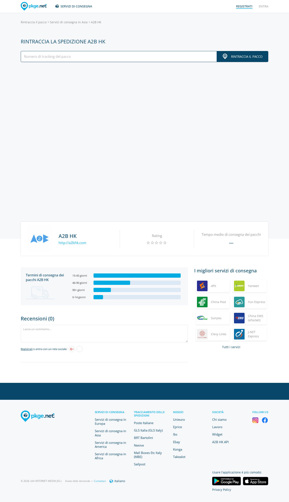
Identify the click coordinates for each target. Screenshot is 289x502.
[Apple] (79, 349)
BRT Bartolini (143, 438)
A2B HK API (220, 442)
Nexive (139, 445)
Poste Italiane (143, 423)
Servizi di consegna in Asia (69, 22)
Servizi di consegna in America (110, 444)
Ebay (176, 442)
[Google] (72, 349)
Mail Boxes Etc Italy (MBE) (148, 455)
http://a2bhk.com (72, 243)
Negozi (178, 412)
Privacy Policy (221, 489)
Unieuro (179, 419)
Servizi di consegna (76, 6)
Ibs (175, 434)
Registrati (27, 349)
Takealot (179, 457)
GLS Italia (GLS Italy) (148, 430)
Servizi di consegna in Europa (110, 421)
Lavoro (217, 427)
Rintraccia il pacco (34, 22)
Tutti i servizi (231, 347)
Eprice (177, 427)
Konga (177, 449)
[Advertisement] (144, 102)
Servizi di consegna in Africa (110, 456)
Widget (217, 434)
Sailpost (139, 464)
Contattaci (100, 481)
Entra (263, 6)
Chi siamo (219, 419)
